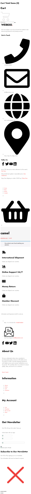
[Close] (1, 446)
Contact (6, 193)
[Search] (14, 22)
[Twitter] (7, 164)
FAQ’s (6, 387)
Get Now (3, 171)
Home (5, 188)
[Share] (4, 491)
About (5, 191)
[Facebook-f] (3, 164)
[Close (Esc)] (5, 491)
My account (7, 410)
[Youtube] (11, 164)
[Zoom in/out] (1, 491)
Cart (6, 388)
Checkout (7, 390)
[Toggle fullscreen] (2, 491)
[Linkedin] (15, 164)
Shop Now (24, 178)
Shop (5, 190)
